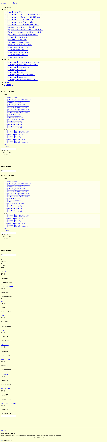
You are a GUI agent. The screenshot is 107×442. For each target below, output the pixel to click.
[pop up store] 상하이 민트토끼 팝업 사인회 (25, 29)
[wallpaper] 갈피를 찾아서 (18, 77)
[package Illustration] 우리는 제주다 (22, 34)
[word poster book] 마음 (17, 55)
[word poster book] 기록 (17, 50)
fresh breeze (5, 389)
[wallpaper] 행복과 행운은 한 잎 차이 (22, 65)
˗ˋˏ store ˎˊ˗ (8, 85)
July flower (5, 345)
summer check (6, 359)
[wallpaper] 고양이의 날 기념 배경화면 (23, 62)
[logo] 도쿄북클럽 (14, 12)
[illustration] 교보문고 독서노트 (20, 19)
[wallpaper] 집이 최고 (16, 70)
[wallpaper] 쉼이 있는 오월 (18, 67)
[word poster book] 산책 (17, 47)
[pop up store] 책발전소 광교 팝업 (21, 27)
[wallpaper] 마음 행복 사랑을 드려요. (22, 80)
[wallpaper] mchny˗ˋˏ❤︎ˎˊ (18, 72)
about (7, 82)
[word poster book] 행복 (17, 57)
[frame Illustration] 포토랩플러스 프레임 (24, 32)
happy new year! (7, 286)
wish (2, 316)
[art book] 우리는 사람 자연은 (19, 45)
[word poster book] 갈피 (17, 52)
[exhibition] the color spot (18, 42)
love (2, 301)
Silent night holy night (8, 403)
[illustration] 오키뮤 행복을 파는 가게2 (23, 24)
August (3, 330)
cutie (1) (4, 272)
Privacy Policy (4, 432)
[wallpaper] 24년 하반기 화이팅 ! (21, 75)
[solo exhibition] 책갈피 (17, 37)
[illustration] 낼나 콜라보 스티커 (20, 22)
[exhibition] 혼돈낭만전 (16, 40)
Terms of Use (4, 430)
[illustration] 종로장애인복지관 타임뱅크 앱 (24, 14)
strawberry (5, 374)
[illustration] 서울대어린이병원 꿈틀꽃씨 (23, 17)
